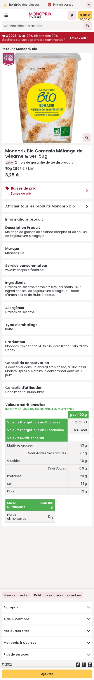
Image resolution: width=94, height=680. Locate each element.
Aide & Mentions (16, 619)
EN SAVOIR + (79, 38)
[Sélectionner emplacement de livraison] (72, 15)
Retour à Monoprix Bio (19, 49)
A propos (10, 607)
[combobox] (43, 25)
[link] (57, 595)
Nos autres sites (16, 631)
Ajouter (47, 674)
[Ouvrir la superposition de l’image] (87, 137)
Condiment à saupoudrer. (25, 392)
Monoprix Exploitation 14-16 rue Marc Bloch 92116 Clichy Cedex (46, 348)
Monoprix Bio (14, 253)
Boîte (9, 329)
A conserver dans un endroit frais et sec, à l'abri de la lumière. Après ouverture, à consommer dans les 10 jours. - (45, 371)
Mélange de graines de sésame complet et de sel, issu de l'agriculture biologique (46, 231)
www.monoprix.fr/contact (25, 270)
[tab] (47, 98)
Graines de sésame (20, 312)
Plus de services (16, 654)
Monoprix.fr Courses (19, 642)
